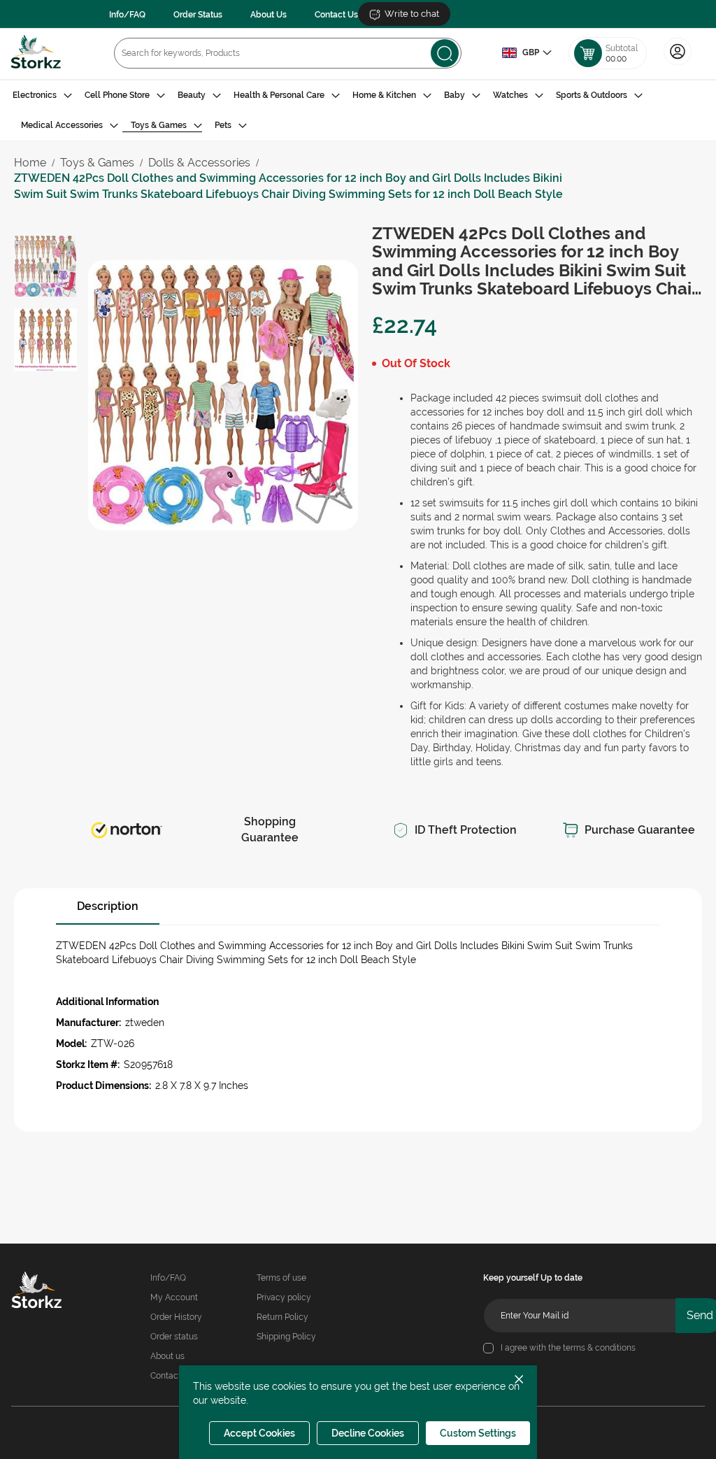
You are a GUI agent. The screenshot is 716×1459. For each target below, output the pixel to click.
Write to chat (412, 13)
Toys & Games (97, 162)
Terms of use (281, 1278)
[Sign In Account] (678, 63)
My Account (174, 1297)
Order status (174, 1336)
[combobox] (287, 53)
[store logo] (36, 53)
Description (107, 906)
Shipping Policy (286, 1336)
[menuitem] (42, 95)
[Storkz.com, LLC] (42, 1292)
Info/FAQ (127, 15)
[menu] (358, 110)
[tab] (358, 110)
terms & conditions (599, 1348)
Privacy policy (284, 1297)
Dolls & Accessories (199, 162)
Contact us (171, 1376)
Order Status (197, 15)
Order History (176, 1317)
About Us (268, 15)
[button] (526, 53)
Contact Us (336, 15)
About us (167, 1356)
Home (30, 162)
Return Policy (282, 1317)
